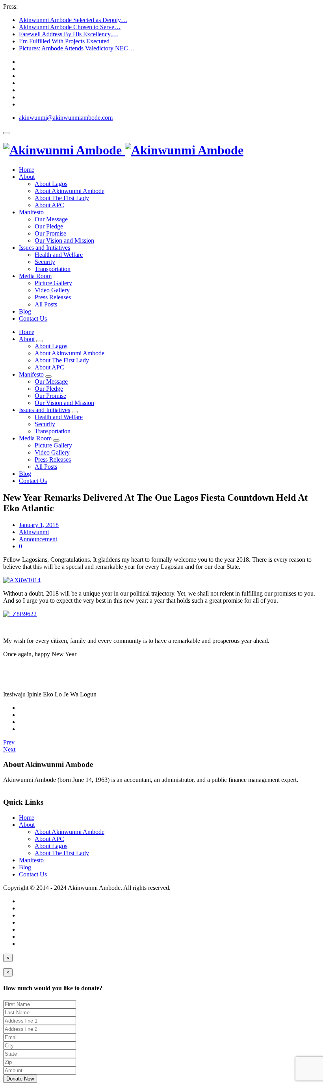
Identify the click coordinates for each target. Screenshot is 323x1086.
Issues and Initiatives (44, 247)
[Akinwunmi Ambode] (123, 150)
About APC (49, 205)
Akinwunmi (34, 532)
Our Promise (50, 233)
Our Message (51, 219)
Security (45, 261)
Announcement (38, 539)
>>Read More (20, 786)
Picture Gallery (53, 283)
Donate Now (20, 1079)
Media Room (35, 276)
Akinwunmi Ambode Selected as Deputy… (73, 20)
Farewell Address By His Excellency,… (68, 34)
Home (26, 169)
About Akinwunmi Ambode (69, 190)
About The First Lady (62, 198)
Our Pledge (49, 226)
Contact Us (33, 318)
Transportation (53, 268)
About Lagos (51, 183)
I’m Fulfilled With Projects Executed (64, 41)
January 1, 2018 (39, 525)
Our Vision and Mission (64, 240)
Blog (25, 311)
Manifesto (31, 212)
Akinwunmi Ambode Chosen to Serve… (70, 27)
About (27, 176)
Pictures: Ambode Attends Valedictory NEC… (76, 48)
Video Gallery (52, 290)
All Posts (46, 304)
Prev (9, 742)
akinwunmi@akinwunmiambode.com (66, 117)
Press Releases (53, 297)
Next (9, 749)
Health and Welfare (59, 254)
